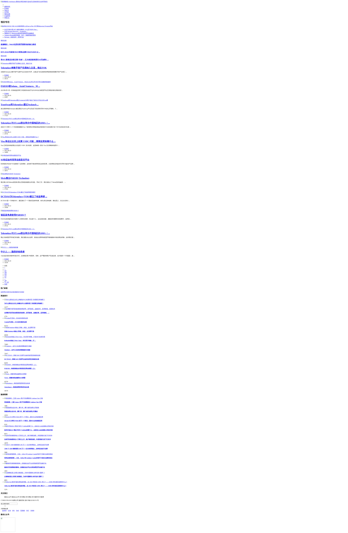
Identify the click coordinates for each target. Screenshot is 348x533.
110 (5, 275)
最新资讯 (7, 6)
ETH (6, 292)
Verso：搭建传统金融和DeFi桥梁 (14, 377)
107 (5, 271)
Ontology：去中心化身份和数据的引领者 (17, 350)
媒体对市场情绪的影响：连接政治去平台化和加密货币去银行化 (24, 467)
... (4, 269)
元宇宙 (6, 12)
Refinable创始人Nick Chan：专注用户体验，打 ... (20, 340)
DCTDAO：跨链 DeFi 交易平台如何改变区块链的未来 (21, 359)
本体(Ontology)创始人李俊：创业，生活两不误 (19, 331)
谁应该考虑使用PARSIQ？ (13, 215)
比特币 (3, 292)
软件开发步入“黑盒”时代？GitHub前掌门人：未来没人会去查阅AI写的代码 (28, 430)
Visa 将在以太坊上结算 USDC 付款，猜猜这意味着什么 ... (28, 141)
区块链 (6, 8)
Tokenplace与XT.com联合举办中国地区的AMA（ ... (25, 123)
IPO (9, 292)
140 (5, 280)
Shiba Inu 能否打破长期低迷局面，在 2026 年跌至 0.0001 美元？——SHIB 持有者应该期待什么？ (35, 486)
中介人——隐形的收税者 (13, 251)
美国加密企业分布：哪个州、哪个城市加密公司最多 (21, 411)
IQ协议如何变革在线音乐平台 (15, 160)
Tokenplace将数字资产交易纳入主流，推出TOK (24, 68)
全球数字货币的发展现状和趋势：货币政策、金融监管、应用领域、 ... (26, 312)
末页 (5, 284)
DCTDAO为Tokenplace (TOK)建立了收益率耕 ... (24, 196)
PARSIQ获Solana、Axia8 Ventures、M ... (20, 86)
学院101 (6, 17)
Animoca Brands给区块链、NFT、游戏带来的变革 (20, 35)
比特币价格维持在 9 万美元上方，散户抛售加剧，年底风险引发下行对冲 (27, 439)
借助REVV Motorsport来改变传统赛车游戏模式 (19, 33)
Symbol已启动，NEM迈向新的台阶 (15, 322)
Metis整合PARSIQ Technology (15, 178)
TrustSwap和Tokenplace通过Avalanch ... (20, 104)
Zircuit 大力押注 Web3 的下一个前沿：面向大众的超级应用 (23, 420)
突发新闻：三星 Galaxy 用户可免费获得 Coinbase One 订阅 (23, 402)
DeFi (11, 292)
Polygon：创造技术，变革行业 (14, 37)
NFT (19, 292)
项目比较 (7, 14)
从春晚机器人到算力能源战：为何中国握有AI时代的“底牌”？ (24, 476)
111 (5, 277)
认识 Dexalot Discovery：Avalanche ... (15, 31)
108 (5, 272)
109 (5, 274)
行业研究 (7, 16)
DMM (22, 292)
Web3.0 (6, 10)
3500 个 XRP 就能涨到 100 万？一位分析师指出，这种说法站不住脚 (26, 448)
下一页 (6, 282)
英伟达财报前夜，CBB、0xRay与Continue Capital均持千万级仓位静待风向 (28, 458)
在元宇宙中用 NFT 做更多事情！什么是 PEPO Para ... (21, 29)
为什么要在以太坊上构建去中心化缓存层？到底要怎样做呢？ (24, 303)
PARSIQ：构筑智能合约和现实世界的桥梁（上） (20, 368)
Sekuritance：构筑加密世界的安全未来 (16, 387)
